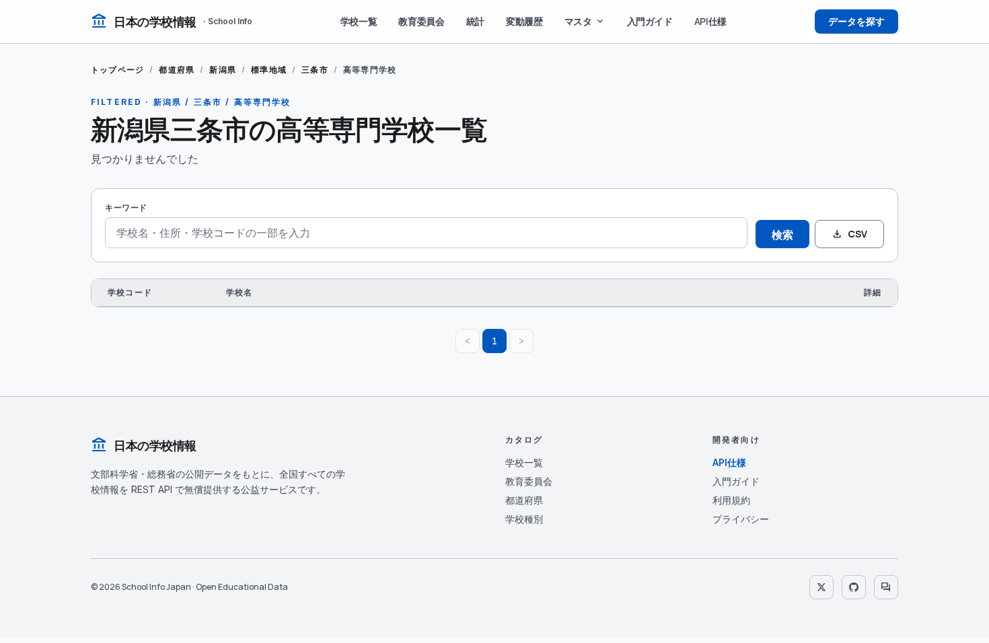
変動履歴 (524, 21)
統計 (475, 21)
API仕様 (710, 21)
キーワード (126, 207)
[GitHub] (854, 587)
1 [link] (494, 341)
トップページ (117, 69)
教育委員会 (421, 21)
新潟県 (222, 69)
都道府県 (176, 69)
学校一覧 (358, 21)
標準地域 (269, 69)
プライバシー (740, 519)
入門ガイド (650, 21)
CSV (849, 234)
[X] (821, 587)
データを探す (856, 21)
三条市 (314, 69)
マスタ (585, 21)
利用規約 (731, 500)
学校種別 (524, 519)
